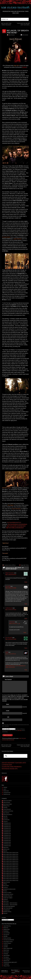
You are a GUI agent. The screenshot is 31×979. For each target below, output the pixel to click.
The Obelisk (6, 957)
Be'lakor (27, 565)
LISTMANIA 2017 (7, 831)
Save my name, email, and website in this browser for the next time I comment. (15, 725)
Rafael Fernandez (9, 572)
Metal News (5, 847)
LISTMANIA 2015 (7, 828)
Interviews (5, 818)
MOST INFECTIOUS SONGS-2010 (10, 854)
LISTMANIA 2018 (7, 833)
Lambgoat (5, 945)
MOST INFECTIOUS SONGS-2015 (10, 863)
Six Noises (5, 953)
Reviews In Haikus (7, 892)
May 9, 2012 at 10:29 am (10, 574)
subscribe (19, 730)
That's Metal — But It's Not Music (10, 903)
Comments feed (6, 792)
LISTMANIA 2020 (7, 837)
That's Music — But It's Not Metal (10, 904)
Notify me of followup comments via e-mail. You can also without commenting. (13, 730)
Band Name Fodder (7, 804)
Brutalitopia (5, 931)
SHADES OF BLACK (7, 896)
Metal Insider (6, 950)
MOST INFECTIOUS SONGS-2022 (10, 875)
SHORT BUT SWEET (7, 897)
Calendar (5, 807)
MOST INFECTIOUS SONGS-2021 (10, 873)
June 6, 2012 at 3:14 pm (10, 653)
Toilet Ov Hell (6, 960)
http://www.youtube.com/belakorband (16, 526)
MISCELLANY (6, 849)
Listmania (5, 821)
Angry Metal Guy (7, 926)
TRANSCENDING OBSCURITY (10, 962)
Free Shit (5, 816)
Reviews (5, 890)
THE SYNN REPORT (7, 908)
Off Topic (5, 883)
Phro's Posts (6, 885)
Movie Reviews (6, 882)
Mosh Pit (5, 851)
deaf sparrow (6, 934)
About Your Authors (7, 800)
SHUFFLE (5, 899)
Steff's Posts (6, 901)
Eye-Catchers (6, 812)
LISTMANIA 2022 (7, 840)
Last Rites (5, 946)
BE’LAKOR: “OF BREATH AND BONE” (18, 32)
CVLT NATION (6, 932)
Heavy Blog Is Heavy (7, 941)
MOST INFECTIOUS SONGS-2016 (10, 864)
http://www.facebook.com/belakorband (17, 524)
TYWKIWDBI (6, 964)
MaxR (6, 652)
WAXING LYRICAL (7, 911)
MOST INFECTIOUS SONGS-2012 (10, 857)
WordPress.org (6, 794)
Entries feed (6, 790)
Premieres (5, 887)
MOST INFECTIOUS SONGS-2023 (10, 877)
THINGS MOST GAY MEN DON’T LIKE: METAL (23, 24)
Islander (9, 565)
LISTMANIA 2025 (7, 845)
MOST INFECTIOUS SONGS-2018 (10, 868)
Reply (25, 582)
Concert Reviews (7, 809)
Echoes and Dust (7, 938)
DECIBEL (5, 936)
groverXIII (7, 586)
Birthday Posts (6, 805)
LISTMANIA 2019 (7, 835)
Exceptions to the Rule (8, 811)
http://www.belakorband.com (14, 522)
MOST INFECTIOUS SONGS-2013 (10, 859)
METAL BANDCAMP (7, 948)
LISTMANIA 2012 (7, 823)
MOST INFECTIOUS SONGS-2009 (10, 852)
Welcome (5, 913)
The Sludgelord (6, 958)
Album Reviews (12, 34)
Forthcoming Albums (7, 814)
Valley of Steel (6, 965)
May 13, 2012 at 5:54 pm (10, 639)
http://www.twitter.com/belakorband (15, 527)
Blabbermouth (6, 929)
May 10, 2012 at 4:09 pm (10, 609)
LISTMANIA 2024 (7, 844)
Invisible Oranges (7, 943)
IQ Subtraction (6, 819)
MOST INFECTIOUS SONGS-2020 (10, 871)
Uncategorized (6, 909)
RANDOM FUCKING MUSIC (9, 889)
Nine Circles (6, 952)
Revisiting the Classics (8, 894)
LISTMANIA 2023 (7, 842)
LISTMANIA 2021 (7, 838)
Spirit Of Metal (6, 955)
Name (7, 704)
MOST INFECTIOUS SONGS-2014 (10, 861)
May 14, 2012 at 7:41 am (14, 623)
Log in (4, 789)
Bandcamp (5, 927)
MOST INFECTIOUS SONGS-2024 (10, 878)
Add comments (25, 34)
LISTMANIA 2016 (7, 830)
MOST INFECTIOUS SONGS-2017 (10, 866)
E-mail (7, 710)
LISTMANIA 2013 (7, 824)
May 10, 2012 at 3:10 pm (10, 587)
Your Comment (8, 679)
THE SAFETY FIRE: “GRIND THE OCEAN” (7, 24)
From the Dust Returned (8, 939)
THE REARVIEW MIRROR (9, 906)
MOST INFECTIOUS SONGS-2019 (10, 870)
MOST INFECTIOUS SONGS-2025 (10, 880)
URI (8, 717)
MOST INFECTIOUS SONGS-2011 (10, 856)
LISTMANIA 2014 (7, 826)
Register (5, 787)
